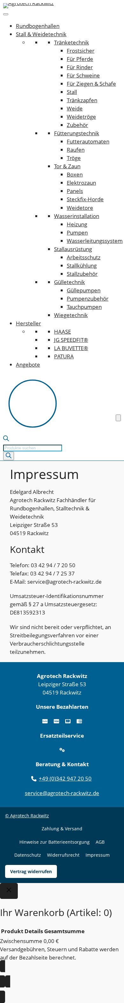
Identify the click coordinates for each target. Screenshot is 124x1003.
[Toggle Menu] (5, 14)
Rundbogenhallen (37, 26)
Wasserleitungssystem (95, 240)
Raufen (76, 149)
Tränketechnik (71, 42)
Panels (75, 191)
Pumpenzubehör (87, 298)
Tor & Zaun (67, 166)
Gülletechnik (69, 282)
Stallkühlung (82, 265)
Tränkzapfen (82, 100)
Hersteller (28, 323)
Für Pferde (80, 59)
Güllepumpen (83, 290)
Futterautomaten (88, 141)
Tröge (74, 158)
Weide (75, 108)
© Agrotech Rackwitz (27, 816)
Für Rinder (80, 67)
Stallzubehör (82, 273)
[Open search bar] (6, 439)
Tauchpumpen (84, 306)
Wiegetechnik (71, 315)
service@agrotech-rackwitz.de (62, 793)
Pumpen (77, 232)
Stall (72, 92)
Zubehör (77, 125)
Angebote (28, 364)
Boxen (75, 174)
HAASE (62, 331)
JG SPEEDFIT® (71, 339)
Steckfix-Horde (85, 199)
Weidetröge (81, 116)
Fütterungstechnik (76, 133)
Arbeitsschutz (83, 257)
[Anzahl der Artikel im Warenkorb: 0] (118, 418)
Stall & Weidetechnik (41, 34)
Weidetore (80, 207)
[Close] (9, 891)
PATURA (64, 356)
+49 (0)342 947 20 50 (65, 778)
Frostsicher (80, 50)
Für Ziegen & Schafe (91, 83)
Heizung (77, 224)
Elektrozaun (81, 182)
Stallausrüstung (73, 249)
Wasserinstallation (76, 216)
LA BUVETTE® (71, 348)
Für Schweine (83, 75)
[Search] (8, 456)
